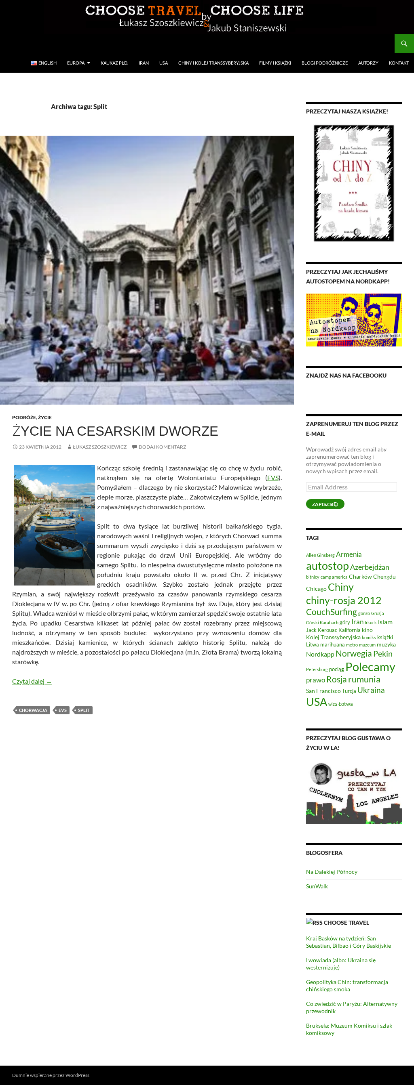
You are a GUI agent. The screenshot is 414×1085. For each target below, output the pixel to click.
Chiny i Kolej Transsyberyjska (213, 62)
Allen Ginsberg (320, 555)
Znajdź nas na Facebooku (346, 375)
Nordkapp (320, 654)
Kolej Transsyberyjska (333, 637)
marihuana (332, 645)
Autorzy (368, 62)
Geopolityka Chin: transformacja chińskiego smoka (347, 985)
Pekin (383, 653)
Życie (45, 417)
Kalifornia (349, 630)
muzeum (367, 644)
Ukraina (371, 690)
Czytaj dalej (32, 681)
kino (367, 629)
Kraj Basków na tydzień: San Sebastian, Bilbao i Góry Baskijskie (348, 942)
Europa (75, 62)
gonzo (364, 613)
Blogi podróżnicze (325, 62)
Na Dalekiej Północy (331, 871)
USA (163, 62)
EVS (273, 477)
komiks (369, 637)
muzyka (386, 644)
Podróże (24, 417)
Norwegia (354, 653)
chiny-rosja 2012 (344, 600)
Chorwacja (33, 710)
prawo (315, 680)
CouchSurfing (331, 612)
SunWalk (317, 886)
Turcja (349, 691)
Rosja (336, 679)
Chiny (341, 587)
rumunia (364, 679)
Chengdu (384, 576)
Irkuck (371, 622)
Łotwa (345, 704)
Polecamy (370, 666)
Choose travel (346, 922)
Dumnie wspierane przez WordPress (50, 1075)
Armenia (349, 554)
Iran (144, 62)
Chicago (316, 588)
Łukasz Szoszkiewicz (100, 447)
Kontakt (399, 62)
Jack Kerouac (321, 630)
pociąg (336, 669)
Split (84, 710)
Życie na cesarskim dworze (115, 431)
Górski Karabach (322, 622)
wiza (332, 704)
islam (385, 621)
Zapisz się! (325, 504)
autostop (327, 565)
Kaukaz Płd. (114, 62)
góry (345, 622)
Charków (360, 576)
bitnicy (312, 576)
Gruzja (377, 613)
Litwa (312, 645)
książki (385, 637)
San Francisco (323, 690)
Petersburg (317, 669)
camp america (334, 576)
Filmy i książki (275, 62)
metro (352, 644)
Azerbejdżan (369, 566)
